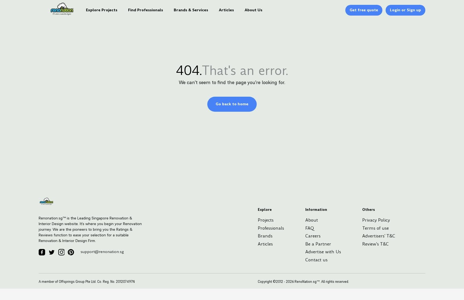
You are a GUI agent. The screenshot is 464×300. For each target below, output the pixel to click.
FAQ (309, 228)
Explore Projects (101, 10)
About (311, 220)
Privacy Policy (376, 220)
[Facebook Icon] (42, 252)
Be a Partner (318, 244)
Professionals (271, 228)
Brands (265, 236)
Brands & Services (191, 10)
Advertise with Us (323, 252)
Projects (266, 220)
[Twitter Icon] (51, 252)
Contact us (316, 260)
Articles (226, 10)
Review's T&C (375, 244)
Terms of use (375, 228)
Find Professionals (145, 10)
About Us (253, 10)
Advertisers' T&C (378, 236)
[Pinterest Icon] (71, 252)
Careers (313, 236)
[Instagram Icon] (61, 252)
